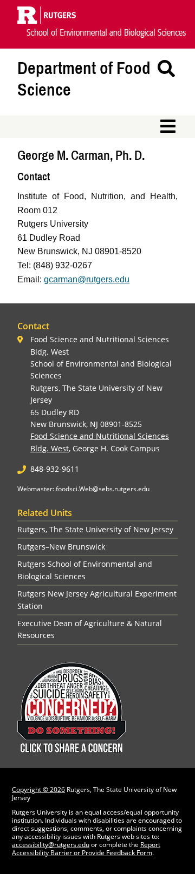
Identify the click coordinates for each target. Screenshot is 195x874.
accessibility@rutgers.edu (50, 844)
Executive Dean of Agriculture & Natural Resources (89, 629)
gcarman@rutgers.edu (86, 279)
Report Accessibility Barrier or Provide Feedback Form (86, 848)
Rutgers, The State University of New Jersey (95, 529)
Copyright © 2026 (38, 789)
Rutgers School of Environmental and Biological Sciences (84, 570)
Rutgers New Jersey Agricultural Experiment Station (97, 599)
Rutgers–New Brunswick (61, 546)
